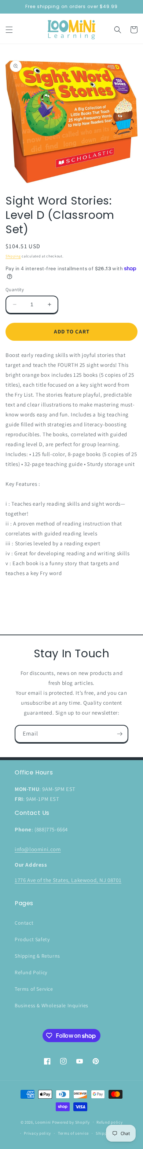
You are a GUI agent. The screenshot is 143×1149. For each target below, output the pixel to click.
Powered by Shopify (71, 1121)
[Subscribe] (119, 734)
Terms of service (73, 1133)
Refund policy (109, 1122)
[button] (9, 30)
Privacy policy (37, 1133)
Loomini (43, 1121)
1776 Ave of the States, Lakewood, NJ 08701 (68, 880)
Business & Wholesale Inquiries (51, 1005)
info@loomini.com (38, 849)
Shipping (13, 256)
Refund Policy (31, 972)
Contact (24, 922)
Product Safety (32, 939)
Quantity (15, 289)
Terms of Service (34, 989)
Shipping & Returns (37, 956)
